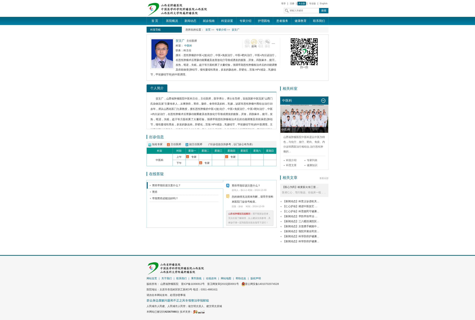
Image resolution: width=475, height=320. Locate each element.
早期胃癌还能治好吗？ (165, 198)
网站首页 (152, 278)
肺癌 (188, 103)
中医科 (189, 98)
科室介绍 (291, 160)
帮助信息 (241, 278)
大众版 (301, 3)
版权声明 (255, 278)
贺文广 (160, 98)
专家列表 (312, 160)
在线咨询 (211, 278)
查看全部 (324, 178)
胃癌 (196, 103)
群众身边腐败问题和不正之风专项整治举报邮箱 (178, 300)
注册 (292, 3)
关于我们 (166, 278)
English (323, 3)
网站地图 (226, 278)
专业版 (312, 3)
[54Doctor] (199, 311)
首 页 (154, 20)
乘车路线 (196, 278)
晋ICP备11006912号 (193, 283)
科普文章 (291, 165)
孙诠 (240, 206)
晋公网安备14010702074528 (262, 283)
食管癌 (213, 103)
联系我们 (181, 278)
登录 (283, 3)
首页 (208, 29)
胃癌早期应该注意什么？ (166, 185)
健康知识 (312, 165)
